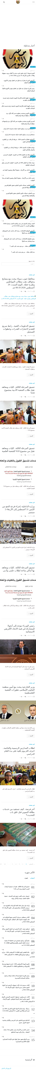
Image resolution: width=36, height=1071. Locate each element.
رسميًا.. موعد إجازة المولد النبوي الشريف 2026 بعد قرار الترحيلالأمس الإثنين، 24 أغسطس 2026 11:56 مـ (18, 1011)
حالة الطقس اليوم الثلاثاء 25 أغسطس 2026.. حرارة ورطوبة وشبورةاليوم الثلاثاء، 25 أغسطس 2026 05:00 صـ (18, 954)
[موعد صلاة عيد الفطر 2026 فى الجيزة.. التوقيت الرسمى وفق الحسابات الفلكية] (18, 156)
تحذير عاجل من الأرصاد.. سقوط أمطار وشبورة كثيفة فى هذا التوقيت (18, 179)
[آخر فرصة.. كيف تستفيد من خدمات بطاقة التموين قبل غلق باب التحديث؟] (18, 834)
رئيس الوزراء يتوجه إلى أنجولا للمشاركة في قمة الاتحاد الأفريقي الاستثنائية (19, 629)
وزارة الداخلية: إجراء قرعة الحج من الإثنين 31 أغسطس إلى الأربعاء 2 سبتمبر (18, 509)
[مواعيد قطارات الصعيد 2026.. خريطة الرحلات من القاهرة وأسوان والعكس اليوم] (18, 140)
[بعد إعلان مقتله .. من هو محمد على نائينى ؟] (18, 246)
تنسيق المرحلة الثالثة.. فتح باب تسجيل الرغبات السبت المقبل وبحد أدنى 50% (19, 888)
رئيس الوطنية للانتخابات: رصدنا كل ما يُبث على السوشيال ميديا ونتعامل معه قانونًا (19, 240)
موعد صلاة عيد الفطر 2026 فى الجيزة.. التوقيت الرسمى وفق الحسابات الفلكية (18, 164)
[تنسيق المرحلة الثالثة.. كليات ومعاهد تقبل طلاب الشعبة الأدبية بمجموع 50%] (18, 412)
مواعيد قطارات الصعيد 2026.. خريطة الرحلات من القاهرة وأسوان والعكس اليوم (19, 149)
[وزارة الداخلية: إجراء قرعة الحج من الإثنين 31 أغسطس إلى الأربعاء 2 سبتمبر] (18, 531)
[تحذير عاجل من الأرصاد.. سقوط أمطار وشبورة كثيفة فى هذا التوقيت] (18, 171)
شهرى (26, 878)
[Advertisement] (18, 22)
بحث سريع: (32, 261)
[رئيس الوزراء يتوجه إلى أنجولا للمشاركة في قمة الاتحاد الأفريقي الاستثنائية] (18, 651)
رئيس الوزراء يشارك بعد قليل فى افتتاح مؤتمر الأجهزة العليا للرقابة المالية (18, 90)
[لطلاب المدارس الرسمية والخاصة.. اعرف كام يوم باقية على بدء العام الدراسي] (18, 773)
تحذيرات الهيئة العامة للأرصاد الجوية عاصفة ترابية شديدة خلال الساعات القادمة (18, 107)
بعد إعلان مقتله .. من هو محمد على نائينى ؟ (23, 252)
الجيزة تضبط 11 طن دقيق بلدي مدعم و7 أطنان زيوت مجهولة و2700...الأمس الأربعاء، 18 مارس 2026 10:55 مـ (18, 74)
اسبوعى (32, 878)
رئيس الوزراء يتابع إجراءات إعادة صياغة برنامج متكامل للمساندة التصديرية (20, 977)
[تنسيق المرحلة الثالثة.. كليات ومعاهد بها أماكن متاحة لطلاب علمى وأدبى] (18, 590)
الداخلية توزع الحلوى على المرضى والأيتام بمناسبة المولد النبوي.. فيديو (18, 1021)
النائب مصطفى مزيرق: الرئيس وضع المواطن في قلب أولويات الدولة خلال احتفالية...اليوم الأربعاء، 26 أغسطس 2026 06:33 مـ (18, 919)
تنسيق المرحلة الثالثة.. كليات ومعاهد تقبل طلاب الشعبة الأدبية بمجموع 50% (18, 390)
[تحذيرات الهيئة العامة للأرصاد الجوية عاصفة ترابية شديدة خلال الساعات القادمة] (18, 99)
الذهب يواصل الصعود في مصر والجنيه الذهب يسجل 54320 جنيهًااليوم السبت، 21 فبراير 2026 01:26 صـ (19, 225)
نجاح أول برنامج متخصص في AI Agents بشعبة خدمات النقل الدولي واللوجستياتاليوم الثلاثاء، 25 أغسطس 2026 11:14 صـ (19, 943)
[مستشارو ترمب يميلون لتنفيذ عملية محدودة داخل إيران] (18, 129)
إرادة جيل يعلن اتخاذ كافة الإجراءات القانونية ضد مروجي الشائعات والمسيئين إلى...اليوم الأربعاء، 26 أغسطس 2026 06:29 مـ (18, 908)
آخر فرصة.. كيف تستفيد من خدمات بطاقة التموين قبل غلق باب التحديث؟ (19, 812)
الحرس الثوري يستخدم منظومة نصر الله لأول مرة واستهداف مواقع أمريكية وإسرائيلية (18, 122)
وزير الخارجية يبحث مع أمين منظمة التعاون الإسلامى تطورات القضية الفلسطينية (18, 690)
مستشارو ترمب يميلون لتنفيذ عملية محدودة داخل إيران (20, 134)
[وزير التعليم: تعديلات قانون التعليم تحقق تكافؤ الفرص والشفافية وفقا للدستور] (18, 186)
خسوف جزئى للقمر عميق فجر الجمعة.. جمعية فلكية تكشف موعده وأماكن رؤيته (19, 897)
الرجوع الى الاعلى (6, 1068)
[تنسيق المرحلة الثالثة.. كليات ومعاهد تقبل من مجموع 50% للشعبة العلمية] (18, 470)
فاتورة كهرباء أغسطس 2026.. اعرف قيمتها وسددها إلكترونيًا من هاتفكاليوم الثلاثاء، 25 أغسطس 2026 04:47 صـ (18, 966)
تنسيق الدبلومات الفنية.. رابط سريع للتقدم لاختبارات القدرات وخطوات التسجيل (18, 329)
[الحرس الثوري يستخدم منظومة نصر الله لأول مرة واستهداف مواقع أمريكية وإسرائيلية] (18, 114)
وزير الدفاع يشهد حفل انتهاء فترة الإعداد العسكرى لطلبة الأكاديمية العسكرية (19, 1040)
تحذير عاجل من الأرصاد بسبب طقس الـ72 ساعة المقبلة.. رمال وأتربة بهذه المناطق (19, 1031)
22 (5, 864)
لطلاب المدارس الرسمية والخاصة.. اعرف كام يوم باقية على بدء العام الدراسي (19, 751)
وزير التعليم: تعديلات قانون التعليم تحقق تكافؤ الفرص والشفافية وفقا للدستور (20, 194)
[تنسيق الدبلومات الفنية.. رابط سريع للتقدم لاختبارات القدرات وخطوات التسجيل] (18, 351)
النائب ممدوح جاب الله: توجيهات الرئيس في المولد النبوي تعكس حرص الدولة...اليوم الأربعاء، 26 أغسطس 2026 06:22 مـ (18, 987)
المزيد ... (30, 313)
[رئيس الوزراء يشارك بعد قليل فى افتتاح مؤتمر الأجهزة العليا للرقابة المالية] (18, 82)
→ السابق (32, 864)
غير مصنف (32, 274)
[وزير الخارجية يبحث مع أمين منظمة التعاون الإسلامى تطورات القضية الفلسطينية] (18, 712)
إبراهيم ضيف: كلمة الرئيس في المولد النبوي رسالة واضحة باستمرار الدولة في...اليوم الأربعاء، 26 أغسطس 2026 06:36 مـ (18, 931)
